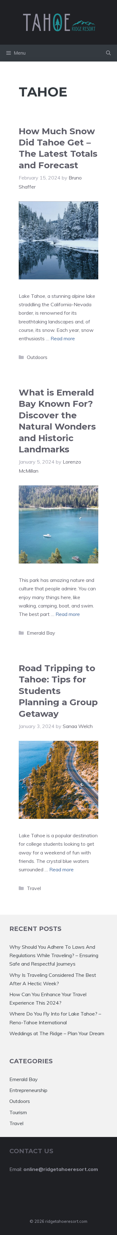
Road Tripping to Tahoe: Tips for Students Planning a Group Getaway (58, 691)
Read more (63, 338)
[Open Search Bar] (108, 53)
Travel (34, 888)
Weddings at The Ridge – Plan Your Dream (56, 1033)
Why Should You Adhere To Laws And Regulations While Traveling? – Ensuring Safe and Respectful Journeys (53, 955)
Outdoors (37, 357)
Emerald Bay (41, 633)
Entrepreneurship (28, 1090)
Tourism (18, 1112)
